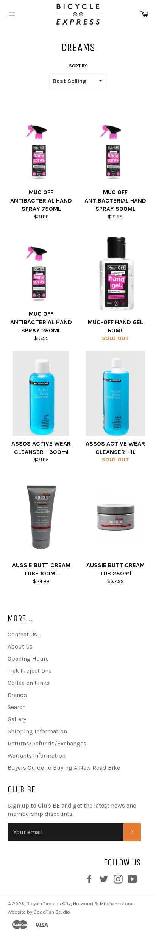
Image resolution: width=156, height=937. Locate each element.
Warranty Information (37, 755)
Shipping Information (37, 731)
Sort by (78, 66)
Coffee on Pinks (29, 682)
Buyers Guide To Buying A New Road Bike (64, 767)
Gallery (17, 719)
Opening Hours (28, 658)
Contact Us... (24, 634)
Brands (17, 694)
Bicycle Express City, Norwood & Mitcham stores (81, 903)
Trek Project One (29, 670)
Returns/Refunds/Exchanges (47, 743)
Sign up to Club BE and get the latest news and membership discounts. (72, 809)
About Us (20, 646)
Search (17, 707)
